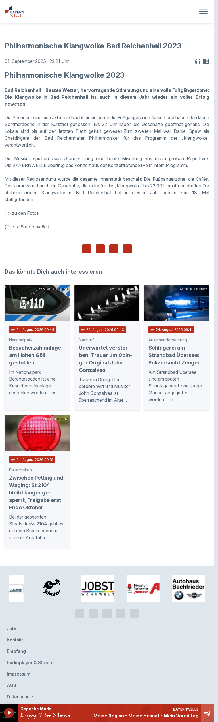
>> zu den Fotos (22, 213)
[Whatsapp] (93, 613)
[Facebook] (107, 613)
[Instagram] (120, 613)
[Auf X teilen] (100, 248)
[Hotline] (79, 613)
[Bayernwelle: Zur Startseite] (100, 11)
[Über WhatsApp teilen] (113, 248)
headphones (197, 61)
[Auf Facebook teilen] (86, 248)
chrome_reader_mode (205, 61)
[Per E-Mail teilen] (127, 248)
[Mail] (134, 613)
